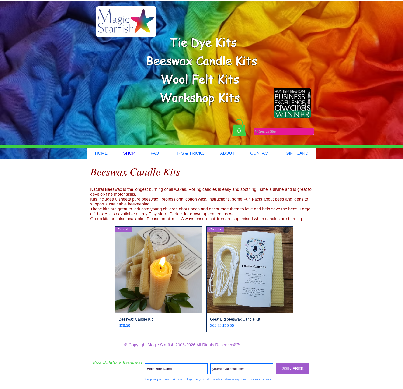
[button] (239, 127)
